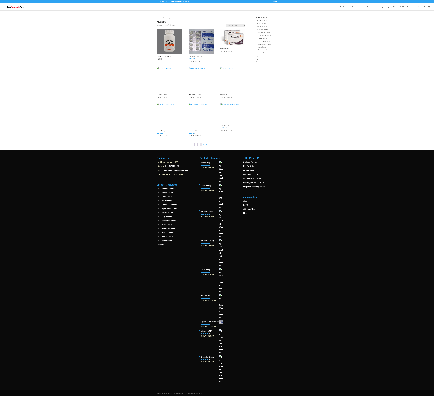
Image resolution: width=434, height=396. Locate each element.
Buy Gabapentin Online (263, 32)
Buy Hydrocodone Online (263, 35)
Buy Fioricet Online (262, 29)
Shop (381, 7)
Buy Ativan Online (261, 23)
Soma (375, 7)
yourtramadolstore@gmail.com (176, 170)
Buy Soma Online (261, 47)
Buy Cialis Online (261, 26)
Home (335, 7)
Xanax (359, 7)
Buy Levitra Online (261, 38)
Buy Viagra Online (261, 56)
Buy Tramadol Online (347, 7)
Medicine (163, 18)
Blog (245, 213)
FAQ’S (402, 7)
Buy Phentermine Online (263, 44)
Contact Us (422, 7)
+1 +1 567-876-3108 (171, 166)
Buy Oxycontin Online (263, 41)
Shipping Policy (391, 7)
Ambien (367, 7)
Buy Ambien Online (262, 20)
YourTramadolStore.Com (180, 393)
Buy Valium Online (261, 53)
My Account (411, 7)
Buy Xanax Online (261, 59)
